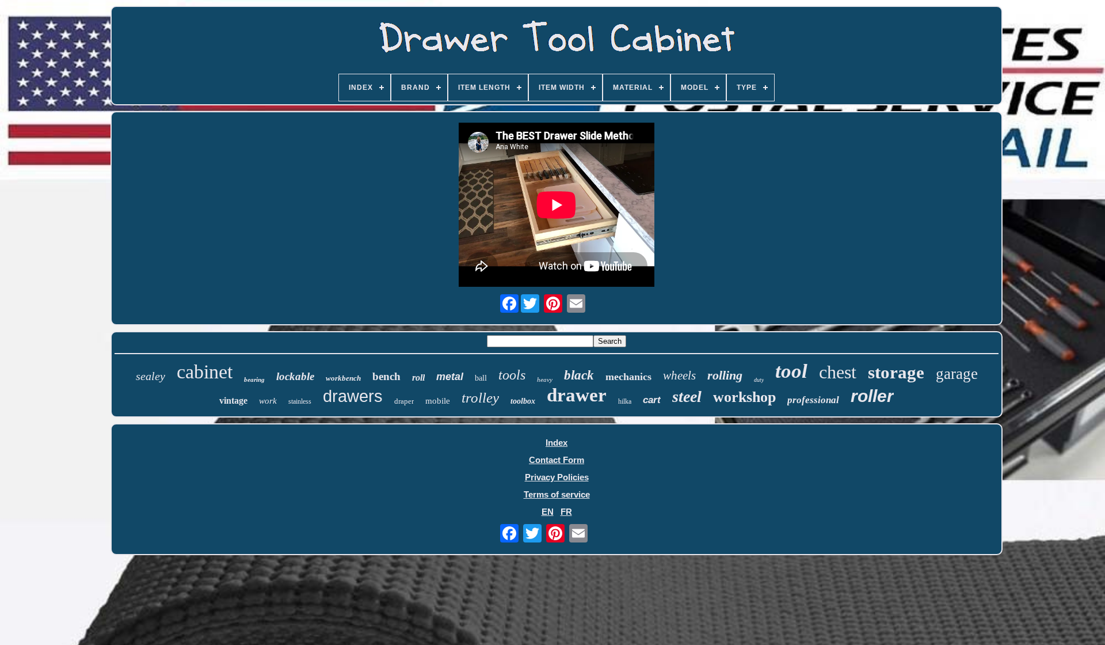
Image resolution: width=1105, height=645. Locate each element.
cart (652, 399)
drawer (577, 395)
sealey (150, 376)
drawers (353, 396)
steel (687, 396)
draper (404, 401)
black (579, 375)
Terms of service (557, 494)
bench (386, 376)
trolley (480, 397)
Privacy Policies (557, 477)
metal (449, 376)
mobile (437, 400)
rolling (724, 375)
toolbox (522, 401)
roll (418, 377)
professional (813, 399)
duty (759, 380)
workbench (343, 378)
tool (791, 371)
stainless (299, 401)
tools (511, 374)
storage (896, 372)
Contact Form (556, 460)
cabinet (205, 371)
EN (548, 512)
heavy (544, 379)
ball (481, 378)
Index (556, 442)
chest (837, 372)
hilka (624, 401)
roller (872, 395)
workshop (744, 397)
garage (957, 373)
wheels (679, 375)
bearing (254, 379)
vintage (233, 400)
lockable (295, 376)
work (268, 400)
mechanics (628, 376)
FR (566, 512)
